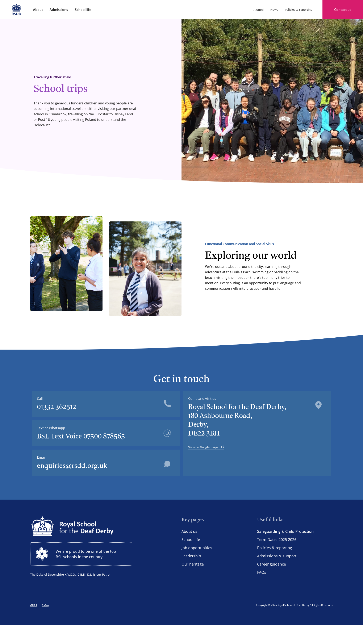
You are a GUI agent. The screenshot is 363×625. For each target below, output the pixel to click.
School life (191, 539)
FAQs (261, 572)
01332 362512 (56, 407)
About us (189, 531)
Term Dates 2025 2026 (276, 539)
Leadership (191, 555)
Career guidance (271, 564)
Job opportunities (197, 547)
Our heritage (193, 564)
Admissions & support (276, 555)
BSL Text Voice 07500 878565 (81, 436)
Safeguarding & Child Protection (285, 531)
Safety (45, 605)
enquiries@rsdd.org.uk (72, 466)
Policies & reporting (274, 547)
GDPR (33, 605)
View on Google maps (203, 447)
